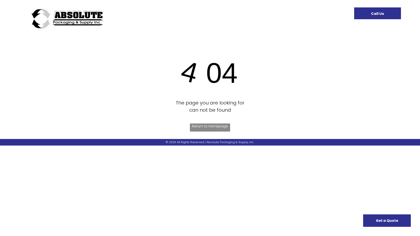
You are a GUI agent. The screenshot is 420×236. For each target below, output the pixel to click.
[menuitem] (143, 16)
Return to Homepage (210, 126)
